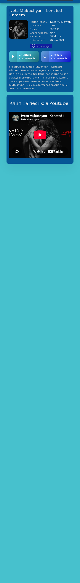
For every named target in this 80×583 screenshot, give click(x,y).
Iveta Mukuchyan (60, 21)
